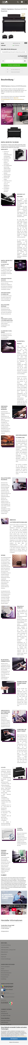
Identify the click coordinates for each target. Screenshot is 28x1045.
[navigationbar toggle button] (26, 2)
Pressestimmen (4, 977)
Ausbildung (3, 979)
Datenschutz (4, 954)
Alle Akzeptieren (14, 1038)
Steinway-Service (5, 970)
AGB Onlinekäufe (5, 947)
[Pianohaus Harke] (4, 2)
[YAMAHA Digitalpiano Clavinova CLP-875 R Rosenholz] (14, 23)
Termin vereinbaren (5, 966)
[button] (3, 61)
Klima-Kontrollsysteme (6, 972)
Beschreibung (7, 79)
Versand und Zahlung (6, 945)
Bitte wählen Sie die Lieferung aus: (9, 49)
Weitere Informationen (14, 1042)
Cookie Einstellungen (6, 959)
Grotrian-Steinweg (5, 974)
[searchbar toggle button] (18, 2)
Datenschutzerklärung (22, 1036)
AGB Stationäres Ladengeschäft (8, 949)
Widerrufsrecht (4, 952)
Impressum (3, 956)
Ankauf (2, 968)
